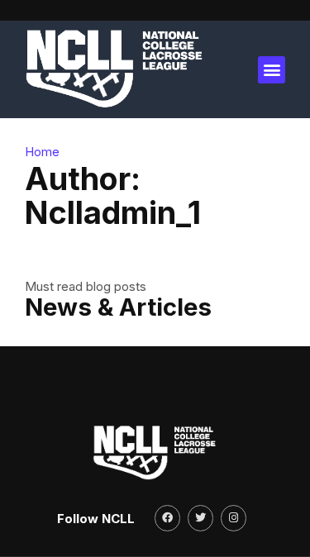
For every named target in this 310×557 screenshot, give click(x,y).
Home (42, 151)
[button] (271, 69)
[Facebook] (167, 518)
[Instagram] (233, 518)
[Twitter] (200, 518)
